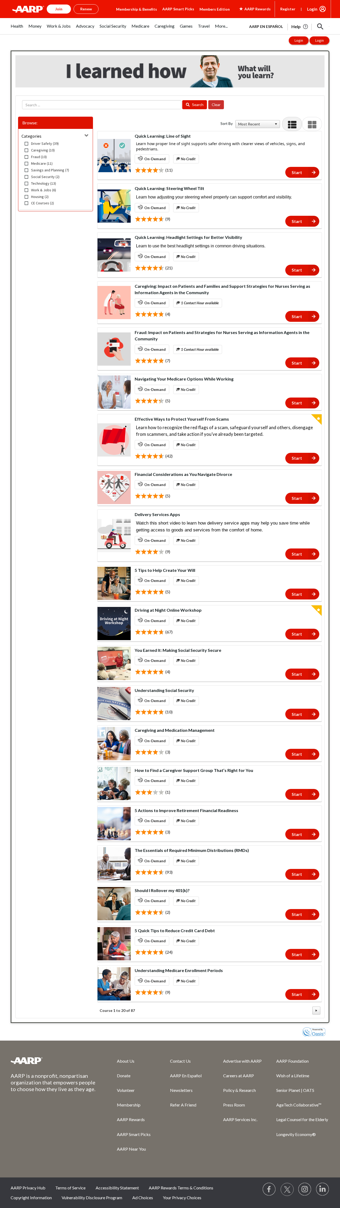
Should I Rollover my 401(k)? (162, 890)
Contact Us (180, 1060)
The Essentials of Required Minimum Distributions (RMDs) (192, 850)
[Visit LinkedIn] (322, 1189)
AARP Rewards (131, 1119)
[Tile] (312, 124)
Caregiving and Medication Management (175, 730)
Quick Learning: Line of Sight (163, 135)
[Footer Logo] (53, 1061)
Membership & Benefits (136, 9)
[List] (292, 124)
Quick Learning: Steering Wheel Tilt (169, 188)
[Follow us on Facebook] (269, 1189)
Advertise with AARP (242, 1060)
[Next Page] (316, 1011)
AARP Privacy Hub (28, 1187)
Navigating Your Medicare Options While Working (184, 378)
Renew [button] (86, 9)
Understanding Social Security (164, 690)
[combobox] (255, 124)
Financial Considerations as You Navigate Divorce (183, 474)
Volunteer (126, 1090)
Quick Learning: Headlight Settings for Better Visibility (188, 237)
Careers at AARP (238, 1075)
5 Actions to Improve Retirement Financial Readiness (186, 810)
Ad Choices (142, 1197)
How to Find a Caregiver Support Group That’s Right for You (194, 770)
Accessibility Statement (117, 1187)
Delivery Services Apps (157, 514)
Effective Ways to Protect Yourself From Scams (182, 418)
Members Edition (214, 9)
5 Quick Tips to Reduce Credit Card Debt (175, 930)
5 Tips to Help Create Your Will (165, 570)
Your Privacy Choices (182, 1197)
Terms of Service (70, 1187)
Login (312, 9)
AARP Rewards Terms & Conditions (181, 1187)
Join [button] (58, 9)
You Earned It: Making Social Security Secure (178, 650)
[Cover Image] (114, 155)
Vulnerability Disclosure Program (92, 1197)
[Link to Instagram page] (305, 1189)
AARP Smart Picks (178, 9)
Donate (123, 1075)
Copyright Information (31, 1197)
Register (287, 9)
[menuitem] (17, 28)
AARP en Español (266, 26)
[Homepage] (28, 9)
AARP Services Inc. (240, 1119)
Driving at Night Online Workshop (168, 610)
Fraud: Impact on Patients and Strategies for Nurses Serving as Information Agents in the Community (222, 335)
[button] (320, 26)
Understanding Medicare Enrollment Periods (179, 970)
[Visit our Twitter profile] (287, 1189)
